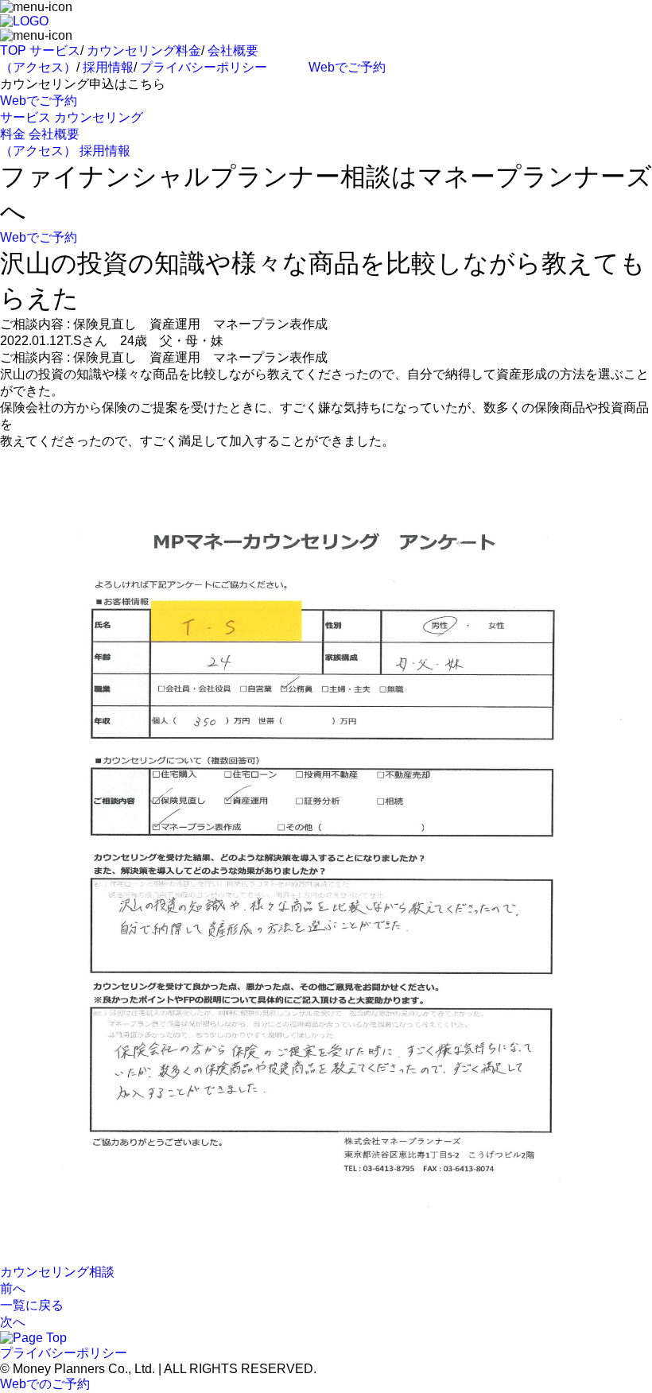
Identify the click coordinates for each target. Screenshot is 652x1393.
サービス (54, 50)
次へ (12, 1322)
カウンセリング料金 (144, 50)
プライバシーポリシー (203, 67)
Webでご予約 (347, 67)
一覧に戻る (32, 1305)
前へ (12, 1288)
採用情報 (108, 67)
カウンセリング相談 (57, 1272)
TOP (13, 50)
